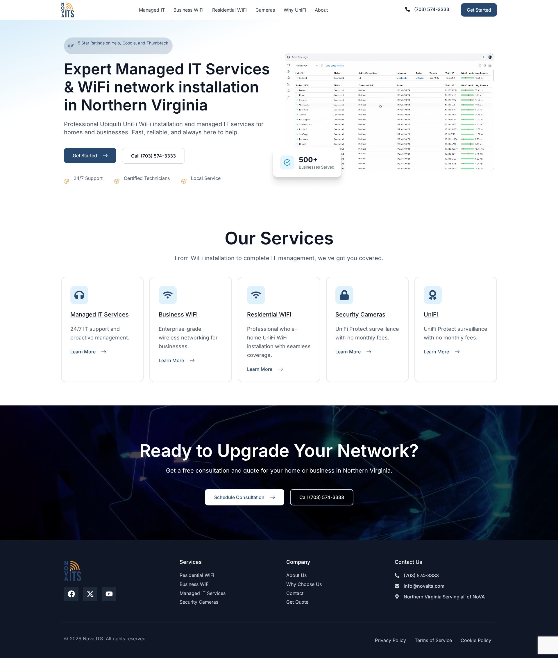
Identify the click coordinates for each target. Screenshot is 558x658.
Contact (294, 593)
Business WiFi (188, 10)
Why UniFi (295, 10)
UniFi (431, 314)
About (321, 10)
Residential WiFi (229, 10)
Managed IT (152, 10)
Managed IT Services (99, 314)
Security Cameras (360, 314)
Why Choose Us (304, 584)
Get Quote (297, 602)
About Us (296, 575)
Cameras (265, 10)
